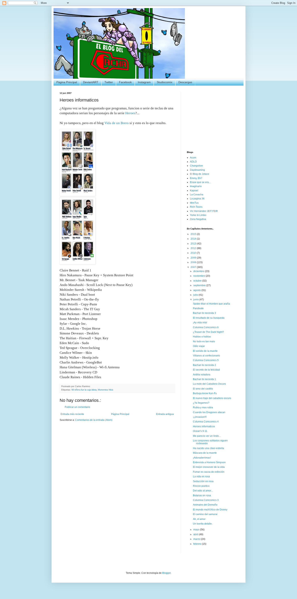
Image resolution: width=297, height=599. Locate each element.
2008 (194, 262)
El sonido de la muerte (205, 351)
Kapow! (194, 190)
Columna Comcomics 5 (206, 360)
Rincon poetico (201, 486)
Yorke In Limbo (198, 215)
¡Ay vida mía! (200, 322)
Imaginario (196, 186)
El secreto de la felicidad (206, 369)
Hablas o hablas (202, 336)
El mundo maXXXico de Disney (210, 509)
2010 (194, 252)
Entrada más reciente (72, 414)
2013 (194, 243)
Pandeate (198, 308)
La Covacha (196, 194)
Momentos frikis (105, 390)
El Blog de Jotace (199, 174)
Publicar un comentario (77, 407)
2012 (194, 248)
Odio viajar (199, 346)
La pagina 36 (197, 198)
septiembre (199, 285)
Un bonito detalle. (202, 523)
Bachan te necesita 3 (204, 313)
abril (196, 534)
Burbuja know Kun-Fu (205, 393)
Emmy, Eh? (196, 178)
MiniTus (194, 202)
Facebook (125, 82)
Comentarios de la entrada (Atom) (93, 420)
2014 (194, 238)
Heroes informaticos (204, 426)
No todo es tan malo (204, 341)
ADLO (193, 161)
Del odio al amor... (203, 490)
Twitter (108, 82)
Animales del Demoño (205, 504)
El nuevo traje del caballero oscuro (212, 398)
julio (196, 294)
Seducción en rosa (203, 481)
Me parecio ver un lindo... (207, 436)
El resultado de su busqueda (208, 317)
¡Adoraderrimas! (202, 457)
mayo (196, 529)
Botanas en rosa (202, 495)
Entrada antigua (165, 414)
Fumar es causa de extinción (208, 471)
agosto (197, 290)
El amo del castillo (203, 388)
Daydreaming (197, 170)
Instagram (144, 82)
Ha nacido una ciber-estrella (208, 448)
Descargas (185, 82)
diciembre (199, 271)
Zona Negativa (198, 219)
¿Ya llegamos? (201, 402)
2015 (194, 234)
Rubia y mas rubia (203, 407)
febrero (197, 543)
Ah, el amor (199, 519)
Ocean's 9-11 (200, 431)
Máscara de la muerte (205, 452)
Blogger (166, 573)
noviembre (199, 275)
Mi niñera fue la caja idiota (84, 390)
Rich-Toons (196, 206)
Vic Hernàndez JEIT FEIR (204, 211)
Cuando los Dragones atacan (209, 412)
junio (196, 299)
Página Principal (66, 82)
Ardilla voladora (201, 374)
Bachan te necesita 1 (204, 379)
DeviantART (90, 82)
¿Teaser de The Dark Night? (208, 332)
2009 (194, 257)
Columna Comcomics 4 (206, 421)
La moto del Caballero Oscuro (209, 383)
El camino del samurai (205, 514)
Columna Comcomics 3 (206, 500)
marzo (197, 539)
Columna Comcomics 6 (206, 327)
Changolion (196, 165)
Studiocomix (164, 82)
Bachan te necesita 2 (204, 365)
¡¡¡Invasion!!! (199, 417)
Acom (193, 157)
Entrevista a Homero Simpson (209, 462)
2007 (194, 267)
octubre (197, 280)
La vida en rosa (201, 476)
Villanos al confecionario (206, 355)
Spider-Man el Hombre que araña (211, 303)
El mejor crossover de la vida (209, 467)
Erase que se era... (200, 182)
